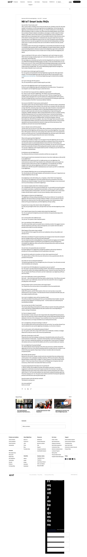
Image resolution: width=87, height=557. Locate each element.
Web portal (11, 454)
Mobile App (11, 456)
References (39, 439)
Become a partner (41, 443)
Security (10, 462)
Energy (25, 462)
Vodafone (39, 460)
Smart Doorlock (12, 443)
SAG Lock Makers (41, 463)
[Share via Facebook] (22, 388)
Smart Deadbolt (12, 441)
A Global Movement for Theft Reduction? (43, 411)
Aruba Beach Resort (41, 462)
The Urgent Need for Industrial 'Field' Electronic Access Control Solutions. (23, 411)
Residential (26, 466)
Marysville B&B (40, 465)
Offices (25, 458)
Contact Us (26, 441)
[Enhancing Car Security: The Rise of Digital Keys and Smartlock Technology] (62, 404)
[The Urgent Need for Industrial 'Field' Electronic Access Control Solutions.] (24, 404)
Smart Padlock (12, 439)
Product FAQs (68, 449)
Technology (11, 460)
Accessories (11, 445)
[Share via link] (30, 388)
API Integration (12, 458)
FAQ (38, 445)
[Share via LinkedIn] (28, 388)
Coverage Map (12, 466)
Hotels (25, 460)
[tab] (51, 529)
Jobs (25, 443)
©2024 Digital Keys (74, 474)
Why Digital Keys (12, 452)
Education (26, 464)
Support (39, 447)
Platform (10, 464)
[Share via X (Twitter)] (25, 388)
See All (70, 396)
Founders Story (27, 449)
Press (25, 445)
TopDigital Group (40, 458)
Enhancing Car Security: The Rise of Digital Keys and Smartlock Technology (62, 411)
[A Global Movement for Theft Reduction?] (43, 404)
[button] (15, 2)
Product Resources (41, 441)
